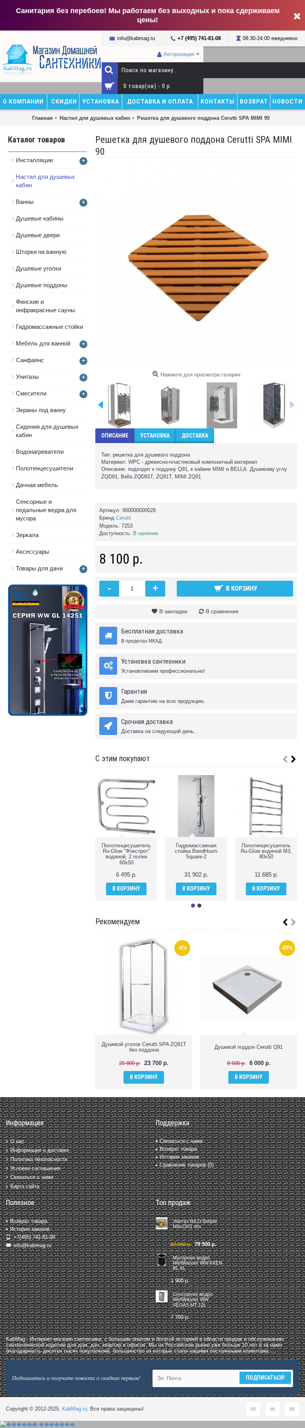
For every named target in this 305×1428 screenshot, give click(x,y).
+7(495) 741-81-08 (34, 1237)
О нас (17, 1141)
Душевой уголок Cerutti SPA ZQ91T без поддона (144, 1047)
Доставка (194, 435)
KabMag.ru (74, 1409)
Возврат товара (178, 1149)
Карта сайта (24, 1186)
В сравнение (222, 611)
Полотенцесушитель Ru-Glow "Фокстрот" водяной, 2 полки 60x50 (126, 854)
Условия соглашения (35, 1168)
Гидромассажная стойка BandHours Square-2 (196, 851)
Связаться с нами (31, 1177)
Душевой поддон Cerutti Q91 (248, 1047)
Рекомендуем (117, 921)
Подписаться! (265, 1377)
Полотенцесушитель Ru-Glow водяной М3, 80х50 (266, 851)
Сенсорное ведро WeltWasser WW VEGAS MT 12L (193, 1299)
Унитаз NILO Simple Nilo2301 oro (195, 1224)
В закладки (173, 611)
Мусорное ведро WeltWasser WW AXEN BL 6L (197, 1263)
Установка (155, 435)
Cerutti (123, 518)
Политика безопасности (38, 1159)
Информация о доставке (39, 1150)
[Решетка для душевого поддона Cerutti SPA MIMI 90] (196, 266)
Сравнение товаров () (187, 1165)
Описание (114, 435)
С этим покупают (122, 758)
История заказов (179, 1157)
